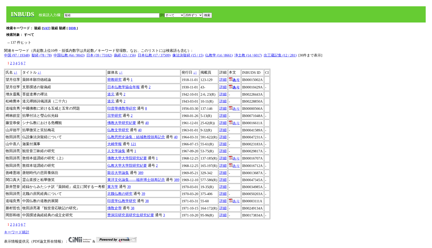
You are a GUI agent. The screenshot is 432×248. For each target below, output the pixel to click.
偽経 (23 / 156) (125, 55)
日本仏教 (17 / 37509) (154, 55)
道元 (111, 94)
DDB (73, 28)
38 (147, 201)
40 (147, 123)
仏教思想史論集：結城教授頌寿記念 (136, 137)
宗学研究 (114, 115)
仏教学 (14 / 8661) (219, 55)
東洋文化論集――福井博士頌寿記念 (136, 180)
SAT (46, 28)
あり (236, 108)
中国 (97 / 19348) (17, 55)
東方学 (112, 187)
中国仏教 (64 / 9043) (69, 55)
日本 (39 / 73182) (99, 55)
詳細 (223, 79)
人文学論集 (116, 151)
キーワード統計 (16, 232)
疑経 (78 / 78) (42, 55)
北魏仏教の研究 (120, 194)
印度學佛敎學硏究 (121, 108)
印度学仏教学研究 (121, 201)
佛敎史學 (114, 208)
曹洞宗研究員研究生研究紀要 (130, 215)
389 (140, 173)
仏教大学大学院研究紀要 (127, 165)
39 (129, 187)
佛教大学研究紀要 (121, 123)
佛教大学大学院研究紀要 (127, 158)
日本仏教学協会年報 (123, 87)
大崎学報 (114, 144)
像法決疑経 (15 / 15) (187, 55)
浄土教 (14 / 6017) (248, 55)
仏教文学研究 (118, 130)
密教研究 (114, 79)
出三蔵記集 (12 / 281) (280, 55)
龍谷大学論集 (118, 173)
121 (133, 144)
